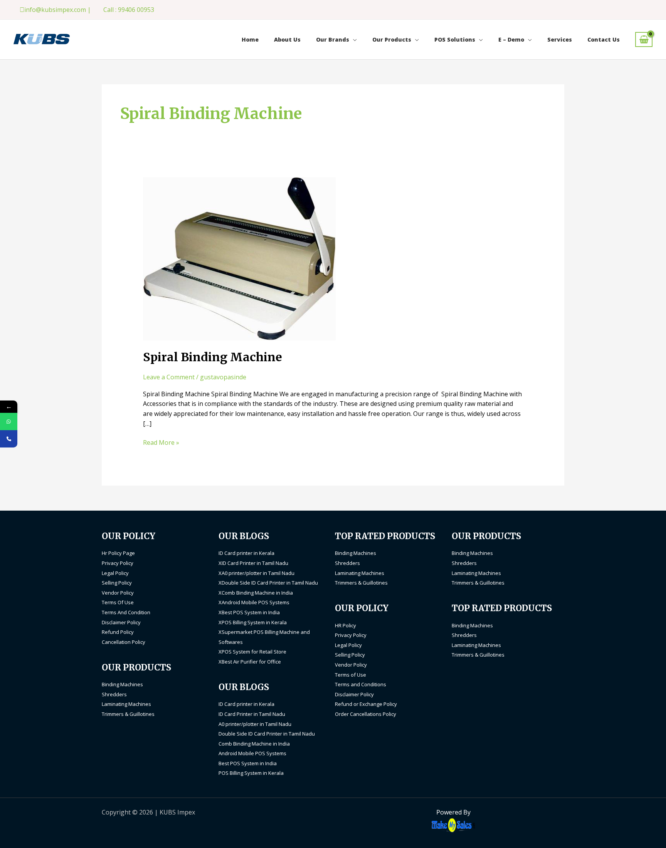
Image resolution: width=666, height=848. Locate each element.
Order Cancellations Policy (365, 714)
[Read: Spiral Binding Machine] (239, 258)
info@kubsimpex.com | (57, 9)
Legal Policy (115, 573)
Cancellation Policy (123, 642)
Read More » (161, 442)
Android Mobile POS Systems (252, 753)
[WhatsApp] (8, 421)
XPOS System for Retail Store (252, 651)
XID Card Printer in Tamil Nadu (253, 563)
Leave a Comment (169, 377)
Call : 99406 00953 (128, 9)
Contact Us (603, 39)
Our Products (391, 39)
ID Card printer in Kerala (246, 553)
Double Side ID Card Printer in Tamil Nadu (267, 733)
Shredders (114, 694)
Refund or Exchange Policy (366, 704)
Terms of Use (350, 674)
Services (559, 39)
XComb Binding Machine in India (256, 592)
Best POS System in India (248, 763)
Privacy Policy (117, 563)
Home (250, 39)
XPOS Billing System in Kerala (253, 622)
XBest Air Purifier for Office (250, 661)
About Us (287, 39)
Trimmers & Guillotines (128, 714)
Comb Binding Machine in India (254, 743)
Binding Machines (122, 684)
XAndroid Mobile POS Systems (254, 602)
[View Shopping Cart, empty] (644, 39)
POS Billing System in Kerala (251, 772)
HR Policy (345, 625)
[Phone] (8, 438)
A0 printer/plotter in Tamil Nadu (255, 724)
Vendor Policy (118, 592)
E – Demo (511, 39)
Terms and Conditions (360, 684)
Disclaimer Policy (121, 622)
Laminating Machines (126, 704)
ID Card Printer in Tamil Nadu (252, 714)
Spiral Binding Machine (212, 357)
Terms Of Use (118, 602)
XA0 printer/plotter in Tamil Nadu (256, 573)
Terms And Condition (126, 612)
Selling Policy (117, 582)
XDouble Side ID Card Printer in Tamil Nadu (268, 582)
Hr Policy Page (118, 553)
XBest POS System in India (249, 612)
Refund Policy (118, 631)
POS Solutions (454, 39)
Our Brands (332, 39)
